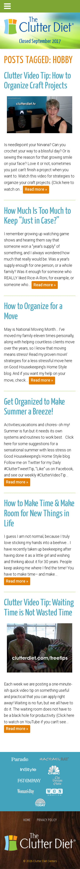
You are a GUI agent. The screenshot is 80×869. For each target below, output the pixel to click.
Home (27, 820)
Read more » (36, 189)
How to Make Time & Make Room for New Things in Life (39, 514)
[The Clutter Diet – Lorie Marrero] (40, 24)
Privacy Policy (47, 820)
